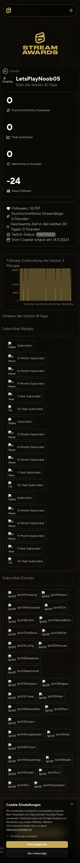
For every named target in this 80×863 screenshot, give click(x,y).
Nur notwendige (37, 853)
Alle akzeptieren (37, 844)
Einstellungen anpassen (24, 836)
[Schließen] (72, 804)
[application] (40, 287)
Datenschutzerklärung (19, 829)
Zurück (14, 71)
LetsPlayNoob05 (38, 78)
